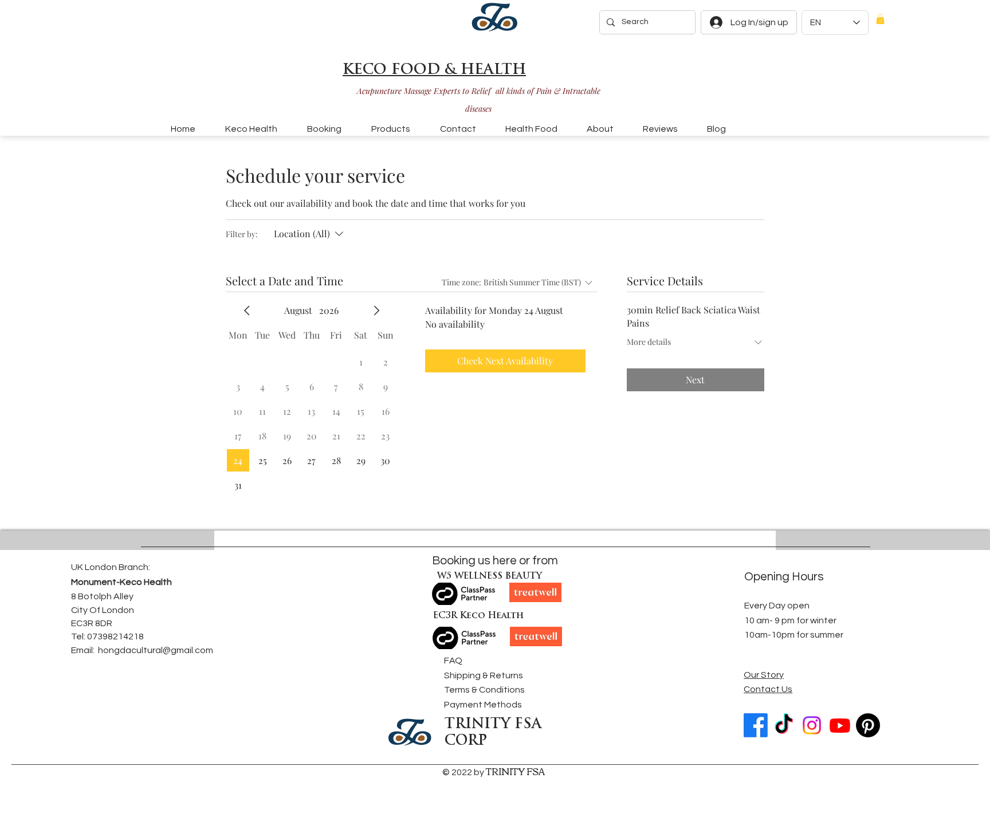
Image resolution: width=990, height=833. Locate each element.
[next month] (376, 310)
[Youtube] (840, 725)
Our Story (764, 674)
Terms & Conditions (484, 689)
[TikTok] (784, 725)
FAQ (453, 660)
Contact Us (768, 689)
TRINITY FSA (515, 771)
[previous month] (247, 310)
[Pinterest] (868, 725)
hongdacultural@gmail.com (155, 650)
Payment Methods (483, 704)
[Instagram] (812, 725)
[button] (880, 19)
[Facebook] (756, 725)
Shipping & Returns (483, 675)
